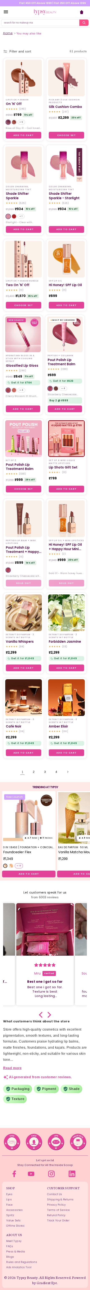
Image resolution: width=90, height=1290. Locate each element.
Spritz (10, 1215)
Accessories (14, 1210)
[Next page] (67, 771)
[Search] (84, 23)
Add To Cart (23, 135)
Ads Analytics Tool (19, 1267)
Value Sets (13, 1220)
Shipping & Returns (60, 1199)
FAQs (9, 1246)
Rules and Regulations (21, 1262)
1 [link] (22, 772)
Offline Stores (15, 1225)
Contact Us (54, 1194)
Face (9, 1204)
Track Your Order (58, 1220)
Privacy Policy (56, 1204)
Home (8, 33)
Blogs (10, 1257)
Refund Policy (56, 1215)
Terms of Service (58, 1210)
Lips (9, 1199)
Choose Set (66, 135)
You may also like (28, 33)
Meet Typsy (14, 1241)
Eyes (9, 1194)
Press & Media (15, 1251)
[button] (42, 1015)
